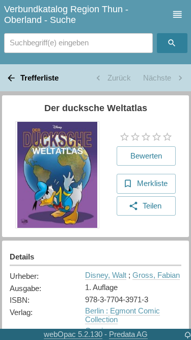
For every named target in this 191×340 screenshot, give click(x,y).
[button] (177, 14)
